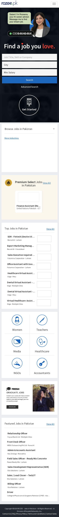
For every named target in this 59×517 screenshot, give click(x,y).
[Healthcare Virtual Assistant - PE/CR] (29, 275)
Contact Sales (51, 514)
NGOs (17, 373)
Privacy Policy (21, 514)
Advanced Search (29, 86)
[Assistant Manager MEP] (28, 197)
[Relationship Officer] (29, 435)
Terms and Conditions (36, 514)
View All (47, 183)
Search (29, 79)
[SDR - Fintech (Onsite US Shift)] (29, 239)
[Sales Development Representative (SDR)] (29, 469)
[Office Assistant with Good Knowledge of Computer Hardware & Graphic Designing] (29, 266)
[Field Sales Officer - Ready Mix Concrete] (29, 460)
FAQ (13, 514)
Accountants (42, 373)
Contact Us (6, 514)
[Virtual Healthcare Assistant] (29, 303)
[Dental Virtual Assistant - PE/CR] (29, 284)
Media (17, 351)
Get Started (29, 109)
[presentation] (10, 203)
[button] (29, 64)
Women (17, 330)
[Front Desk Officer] (29, 444)
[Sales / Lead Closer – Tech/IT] (29, 477)
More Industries (12, 138)
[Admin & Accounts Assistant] (29, 452)
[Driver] (29, 494)
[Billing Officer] (29, 485)
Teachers (42, 330)
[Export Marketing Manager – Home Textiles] (29, 248)
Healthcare (42, 351)
